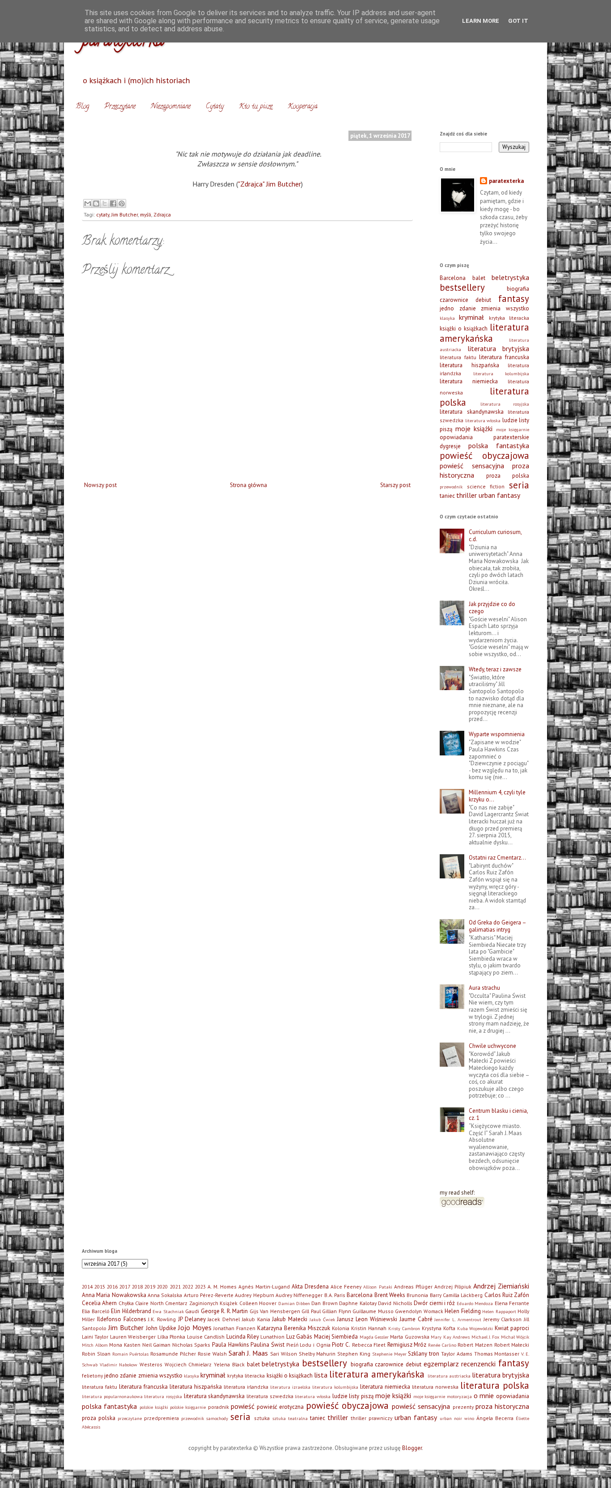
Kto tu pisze (255, 107)
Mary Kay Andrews (450, 1337)
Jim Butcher (124, 214)
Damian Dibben (294, 1303)
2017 (124, 1286)
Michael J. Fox (485, 1337)
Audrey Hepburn (254, 1295)
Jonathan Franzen (234, 1328)
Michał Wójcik (515, 1337)
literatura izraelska (290, 1387)
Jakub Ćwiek (322, 1319)
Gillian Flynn (336, 1311)
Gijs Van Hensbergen (275, 1311)
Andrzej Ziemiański (501, 1285)
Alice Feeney (346, 1286)
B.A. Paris (334, 1295)
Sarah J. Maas (248, 1352)
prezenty (463, 1406)
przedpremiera (161, 1418)
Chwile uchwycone (492, 1046)
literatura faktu (458, 357)
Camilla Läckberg (463, 1295)
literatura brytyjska (498, 348)
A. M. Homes (222, 1286)
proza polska (507, 475)
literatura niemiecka (469, 381)
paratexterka (506, 181)
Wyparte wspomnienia (497, 734)
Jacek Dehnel (224, 1319)
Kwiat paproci (512, 1328)
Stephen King (353, 1353)
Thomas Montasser (497, 1353)
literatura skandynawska (472, 411)
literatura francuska (504, 357)
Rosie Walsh (212, 1353)
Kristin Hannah (368, 1328)
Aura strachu (484, 988)
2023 (200, 1286)
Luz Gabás (299, 1336)
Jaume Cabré (416, 1319)
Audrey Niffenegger (299, 1295)
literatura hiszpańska (469, 365)
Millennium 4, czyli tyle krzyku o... (497, 796)
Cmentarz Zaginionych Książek (201, 1303)
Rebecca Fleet (369, 1344)
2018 (137, 1286)
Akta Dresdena (310, 1286)
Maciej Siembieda (336, 1336)
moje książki (474, 428)
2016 (112, 1286)
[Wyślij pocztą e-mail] (87, 203)
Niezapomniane (171, 107)
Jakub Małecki (289, 1319)
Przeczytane (120, 107)
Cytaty (215, 107)
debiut (483, 300)
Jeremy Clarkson (503, 1319)
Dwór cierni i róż (434, 1303)
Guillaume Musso (373, 1311)
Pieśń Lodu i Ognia (308, 1344)
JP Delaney (192, 1319)
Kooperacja (303, 107)
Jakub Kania (256, 1319)
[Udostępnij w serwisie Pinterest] (121, 203)
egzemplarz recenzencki (460, 1363)
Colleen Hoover (257, 1303)
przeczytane (130, 1418)
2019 (149, 1286)
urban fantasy (499, 495)
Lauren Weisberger (133, 1336)
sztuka (262, 1418)
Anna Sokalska (165, 1295)
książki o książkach (464, 328)
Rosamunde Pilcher (173, 1353)
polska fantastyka (498, 445)
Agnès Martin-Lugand (264, 1286)
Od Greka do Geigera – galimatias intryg (497, 926)
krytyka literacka (509, 317)
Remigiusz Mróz (407, 1344)
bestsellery (462, 287)
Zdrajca (162, 214)
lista (320, 1374)
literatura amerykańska (484, 332)
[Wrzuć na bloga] (96, 203)
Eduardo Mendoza (475, 1303)
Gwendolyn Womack (419, 1311)
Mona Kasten (124, 1344)
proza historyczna (502, 1406)
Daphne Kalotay (357, 1303)
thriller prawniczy (371, 1418)
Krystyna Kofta (438, 1328)
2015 (99, 1286)
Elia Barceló (96, 1311)
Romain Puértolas (130, 1354)
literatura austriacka (449, 1376)
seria (519, 485)
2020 (162, 1286)
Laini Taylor (95, 1336)
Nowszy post (100, 485)
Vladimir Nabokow (119, 1364)
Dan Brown (324, 1303)
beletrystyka (510, 277)
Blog (82, 107)
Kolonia (340, 1328)
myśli (145, 214)
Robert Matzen (475, 1344)
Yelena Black (229, 1364)
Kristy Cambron (404, 1328)
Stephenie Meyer (389, 1354)
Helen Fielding (463, 1311)
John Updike (161, 1328)
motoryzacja (459, 1396)
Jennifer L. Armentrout (457, 1319)
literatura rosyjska (505, 404)
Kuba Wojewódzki (475, 1328)
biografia (518, 289)
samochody (217, 1418)
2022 (187, 1286)
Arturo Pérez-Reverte (208, 1295)
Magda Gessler (374, 1337)
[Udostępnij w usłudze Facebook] (113, 203)
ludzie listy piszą (352, 1396)
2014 (87, 1286)
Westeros (151, 1364)
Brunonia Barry (424, 1295)
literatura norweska (435, 1386)
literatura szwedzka (269, 1396)
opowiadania (456, 437)
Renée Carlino (442, 1345)
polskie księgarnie (188, 1407)
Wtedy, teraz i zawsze (495, 669)
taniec (447, 496)
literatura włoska (483, 420)
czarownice (454, 300)
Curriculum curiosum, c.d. (495, 535)
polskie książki (154, 1407)
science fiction (486, 486)
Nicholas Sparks (191, 1344)
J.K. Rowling (162, 1319)
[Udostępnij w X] (104, 203)
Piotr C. (341, 1344)
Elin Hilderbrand (131, 1311)
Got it (518, 20)
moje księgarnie (513, 429)
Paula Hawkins (230, 1344)
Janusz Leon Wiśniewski (367, 1319)
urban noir (451, 1418)
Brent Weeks (389, 1295)
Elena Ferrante (512, 1303)
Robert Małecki (512, 1344)
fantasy (513, 299)
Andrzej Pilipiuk (452, 1286)
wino (469, 1418)
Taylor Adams (456, 1353)
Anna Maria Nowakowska (114, 1295)
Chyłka (126, 1303)
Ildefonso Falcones (121, 1319)
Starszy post (395, 485)
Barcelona (453, 278)
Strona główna (248, 485)
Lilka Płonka (171, 1336)
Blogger (412, 1448)
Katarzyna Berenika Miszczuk (293, 1328)
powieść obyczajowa (484, 455)
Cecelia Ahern (99, 1303)
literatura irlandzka (246, 1386)
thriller (466, 495)
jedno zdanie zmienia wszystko (484, 308)
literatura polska (494, 1385)
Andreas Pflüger (413, 1286)
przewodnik (451, 486)
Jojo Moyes (195, 1327)
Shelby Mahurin (317, 1353)
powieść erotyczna (280, 1407)
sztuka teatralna (290, 1418)
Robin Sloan (96, 1353)
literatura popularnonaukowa (112, 1396)
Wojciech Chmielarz (188, 1364)
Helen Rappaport (499, 1311)
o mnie (484, 1395)
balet (478, 278)
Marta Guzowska (409, 1336)
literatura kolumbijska (501, 373)
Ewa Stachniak (168, 1311)
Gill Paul (311, 1311)
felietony (92, 1375)
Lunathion (272, 1336)
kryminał (471, 317)
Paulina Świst (267, 1344)
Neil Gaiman (156, 1344)
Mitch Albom (95, 1345)
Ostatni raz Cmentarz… (497, 857)
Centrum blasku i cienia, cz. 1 (498, 1114)
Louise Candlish (206, 1336)
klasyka (447, 318)
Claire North (149, 1303)
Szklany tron (423, 1353)
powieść (243, 1406)
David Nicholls (395, 1303)
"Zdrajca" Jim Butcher (269, 183)
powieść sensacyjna (472, 465)
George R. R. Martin (224, 1311)
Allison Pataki (377, 1287)
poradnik (218, 1406)
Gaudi (192, 1311)
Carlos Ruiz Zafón (507, 1295)
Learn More (480, 20)
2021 (175, 1286)
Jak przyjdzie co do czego (492, 607)
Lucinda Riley (242, 1336)
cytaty (102, 214)
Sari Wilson (283, 1353)
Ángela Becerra (494, 1418)
